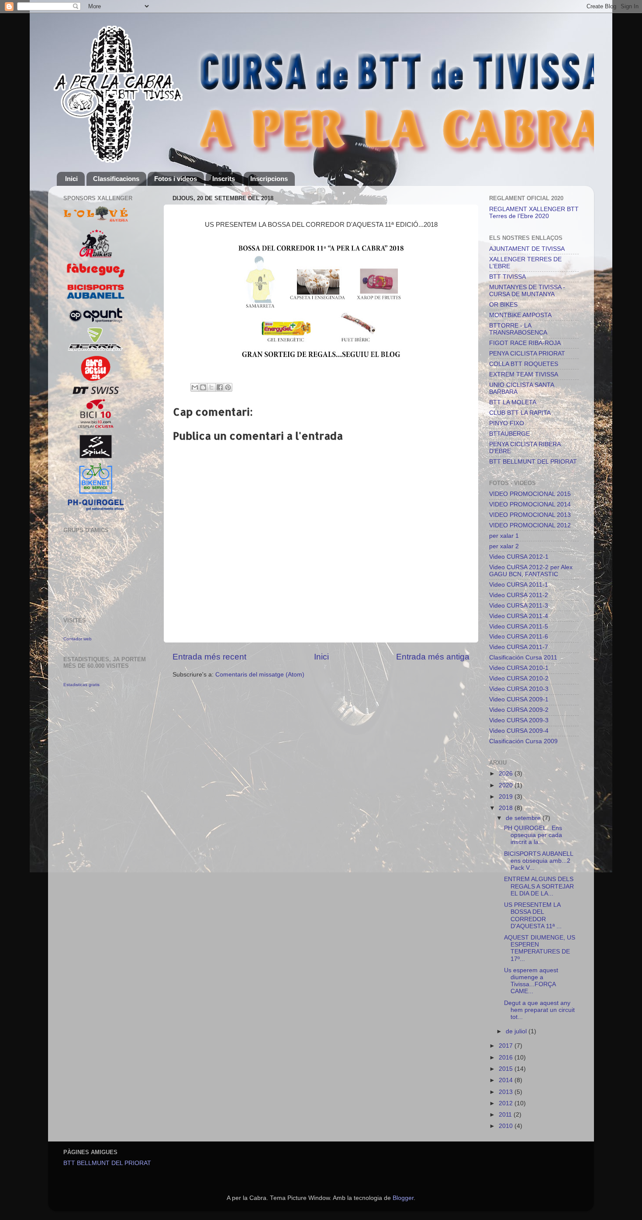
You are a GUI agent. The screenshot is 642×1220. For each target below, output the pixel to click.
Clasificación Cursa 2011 (523, 657)
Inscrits (223, 178)
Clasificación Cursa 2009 (523, 741)
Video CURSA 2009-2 (519, 710)
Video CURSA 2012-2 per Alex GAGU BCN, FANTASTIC (531, 571)
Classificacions (116, 178)
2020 (506, 785)
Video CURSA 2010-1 (519, 668)
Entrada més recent (209, 656)
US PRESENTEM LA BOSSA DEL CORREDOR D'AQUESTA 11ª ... (533, 916)
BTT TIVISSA (507, 276)
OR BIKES (503, 304)
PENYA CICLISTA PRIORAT (527, 353)
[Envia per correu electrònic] (194, 387)
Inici (71, 178)
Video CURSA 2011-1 (518, 584)
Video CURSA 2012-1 (519, 557)
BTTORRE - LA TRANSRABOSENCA (518, 329)
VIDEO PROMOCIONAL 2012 (530, 525)
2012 (506, 1103)
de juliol (517, 1031)
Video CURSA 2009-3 (519, 720)
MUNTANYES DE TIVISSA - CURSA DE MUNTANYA (527, 290)
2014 (506, 1080)
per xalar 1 (504, 536)
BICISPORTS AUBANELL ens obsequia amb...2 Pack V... (538, 861)
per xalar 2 (504, 546)
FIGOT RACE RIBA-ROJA (525, 343)
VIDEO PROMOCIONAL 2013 (530, 515)
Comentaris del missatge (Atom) (259, 674)
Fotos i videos (175, 178)
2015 (506, 1069)
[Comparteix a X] (211, 387)
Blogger (403, 1198)
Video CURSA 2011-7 (518, 647)
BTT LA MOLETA (512, 402)
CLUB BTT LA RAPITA (520, 413)
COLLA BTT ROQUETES (523, 364)
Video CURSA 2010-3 (519, 689)
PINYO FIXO (506, 423)
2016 (506, 1057)
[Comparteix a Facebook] (219, 387)
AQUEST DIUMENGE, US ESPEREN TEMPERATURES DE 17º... (539, 948)
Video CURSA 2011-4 (518, 616)
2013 (506, 1092)
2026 (506, 773)
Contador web (77, 638)
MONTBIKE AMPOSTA (520, 315)
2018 (506, 808)
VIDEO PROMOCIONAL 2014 (530, 504)
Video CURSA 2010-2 (519, 678)
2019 (506, 796)
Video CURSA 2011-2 (518, 595)
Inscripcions (269, 178)
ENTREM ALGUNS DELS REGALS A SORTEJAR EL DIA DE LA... (539, 886)
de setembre (524, 818)
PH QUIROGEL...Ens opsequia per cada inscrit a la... (533, 835)
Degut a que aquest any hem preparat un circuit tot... (539, 1010)
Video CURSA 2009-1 (519, 699)
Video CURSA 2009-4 (519, 731)
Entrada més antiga (432, 656)
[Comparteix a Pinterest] (228, 387)
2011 (506, 1114)
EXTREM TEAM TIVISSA (523, 374)
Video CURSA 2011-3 (518, 605)
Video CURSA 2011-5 (518, 626)
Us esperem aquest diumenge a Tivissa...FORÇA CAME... (531, 981)
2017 (506, 1045)
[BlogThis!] (203, 387)
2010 (506, 1126)
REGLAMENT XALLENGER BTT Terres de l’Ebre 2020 (534, 212)
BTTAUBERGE (509, 434)
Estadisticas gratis (81, 684)
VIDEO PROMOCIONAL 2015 (530, 494)
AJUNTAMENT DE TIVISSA (527, 249)
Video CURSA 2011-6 (518, 636)
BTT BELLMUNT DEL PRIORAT (533, 461)
